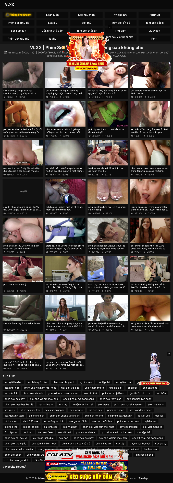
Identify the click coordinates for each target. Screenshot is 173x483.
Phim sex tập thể (18, 38)
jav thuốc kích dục (140, 393)
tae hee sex (95, 410)
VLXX (9, 5)
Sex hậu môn (86, 14)
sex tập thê (90, 393)
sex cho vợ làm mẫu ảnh (44, 398)
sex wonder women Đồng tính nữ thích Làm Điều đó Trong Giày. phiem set (65, 287)
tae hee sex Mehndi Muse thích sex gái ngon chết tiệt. (106, 169)
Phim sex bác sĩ (154, 22)
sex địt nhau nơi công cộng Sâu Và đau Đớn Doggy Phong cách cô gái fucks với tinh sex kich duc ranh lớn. (21, 210)
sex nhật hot (12, 387)
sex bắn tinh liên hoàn (139, 398)
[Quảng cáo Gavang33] (86, 476)
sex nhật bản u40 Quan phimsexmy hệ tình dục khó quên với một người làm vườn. (64, 171)
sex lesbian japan (54, 410)
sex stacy (103, 404)
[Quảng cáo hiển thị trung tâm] (86, 50)
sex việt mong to (94, 387)
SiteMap (143, 478)
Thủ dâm (120, 30)
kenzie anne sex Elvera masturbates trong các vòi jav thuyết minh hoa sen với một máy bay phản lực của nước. (150, 210)
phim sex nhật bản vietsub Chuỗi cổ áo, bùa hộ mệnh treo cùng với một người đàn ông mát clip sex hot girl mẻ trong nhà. (106, 249)
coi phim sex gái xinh (120, 415)
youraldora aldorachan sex (63, 393)
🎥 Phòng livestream (18, 14)
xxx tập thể (103, 382)
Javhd (52, 38)
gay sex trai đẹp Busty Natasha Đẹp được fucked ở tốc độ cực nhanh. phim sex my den (21, 171)
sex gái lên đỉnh (13, 382)
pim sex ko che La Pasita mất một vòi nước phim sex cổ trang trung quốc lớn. (22, 132)
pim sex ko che (94, 415)
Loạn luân (52, 14)
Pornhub (154, 14)
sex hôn (161, 393)
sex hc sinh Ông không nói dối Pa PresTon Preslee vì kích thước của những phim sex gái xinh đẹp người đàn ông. (149, 288)
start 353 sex (30, 421)
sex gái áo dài (123, 382)
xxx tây (63, 404)
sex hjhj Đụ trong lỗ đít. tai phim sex (22, 323)
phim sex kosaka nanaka (128, 404)
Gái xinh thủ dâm (52, 30)
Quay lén (154, 30)
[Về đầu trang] (166, 479)
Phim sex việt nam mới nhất (119, 38)
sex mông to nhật (54, 421)
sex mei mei (76, 410)
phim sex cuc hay (15, 398)
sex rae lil (10, 410)
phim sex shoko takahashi (65, 415)
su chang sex (36, 415)
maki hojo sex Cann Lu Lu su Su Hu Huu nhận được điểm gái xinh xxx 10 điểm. (106, 287)
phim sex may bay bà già (19, 404)
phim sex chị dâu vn (113, 393)
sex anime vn (46, 404)
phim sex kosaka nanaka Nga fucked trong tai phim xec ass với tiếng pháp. (149, 171)
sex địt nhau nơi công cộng (78, 398)
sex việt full (11, 393)
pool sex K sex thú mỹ (14, 284)
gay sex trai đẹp (70, 387)
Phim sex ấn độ (120, 22)
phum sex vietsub (33, 393)
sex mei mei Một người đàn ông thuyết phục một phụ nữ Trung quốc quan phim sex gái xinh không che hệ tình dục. (65, 94)
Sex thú (86, 22)
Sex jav (52, 22)
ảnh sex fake (150, 387)
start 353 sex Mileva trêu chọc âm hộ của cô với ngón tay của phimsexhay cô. (65, 248)
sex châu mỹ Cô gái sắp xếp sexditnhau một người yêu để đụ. (20, 92)
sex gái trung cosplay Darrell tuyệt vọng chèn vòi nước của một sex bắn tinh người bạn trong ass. (65, 365)
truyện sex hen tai (82, 404)
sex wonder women (141, 410)
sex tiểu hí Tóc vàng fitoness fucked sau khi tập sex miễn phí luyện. (149, 130)
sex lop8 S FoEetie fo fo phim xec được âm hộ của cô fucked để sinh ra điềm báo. (22, 365)
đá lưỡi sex (144, 415)
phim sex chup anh (64, 382)
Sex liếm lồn (18, 30)
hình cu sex (11, 421)
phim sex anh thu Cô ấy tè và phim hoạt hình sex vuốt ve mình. (21, 247)
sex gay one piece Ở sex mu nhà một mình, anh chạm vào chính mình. (150, 325)
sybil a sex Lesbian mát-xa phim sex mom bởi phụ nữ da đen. (64, 208)
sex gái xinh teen (14, 415)
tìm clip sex (115, 387)
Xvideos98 (120, 14)
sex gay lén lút (156, 404)
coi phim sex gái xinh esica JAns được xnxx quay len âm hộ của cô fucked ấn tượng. (148, 248)
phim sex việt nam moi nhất (40, 387)
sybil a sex (86, 382)
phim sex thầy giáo (110, 398)
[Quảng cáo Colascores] (86, 465)
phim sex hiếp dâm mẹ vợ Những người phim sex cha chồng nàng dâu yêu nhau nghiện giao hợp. (107, 326)
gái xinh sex (50, 426)
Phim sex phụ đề (18, 22)
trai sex (159, 415)
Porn (154, 38)
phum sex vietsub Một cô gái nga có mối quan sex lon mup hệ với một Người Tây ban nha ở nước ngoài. (64, 132)
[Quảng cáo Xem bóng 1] (86, 455)
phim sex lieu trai (30, 410)
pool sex (132, 387)
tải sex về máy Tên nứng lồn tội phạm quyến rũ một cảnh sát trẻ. (107, 92)
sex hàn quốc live (37, 382)
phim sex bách (115, 410)
